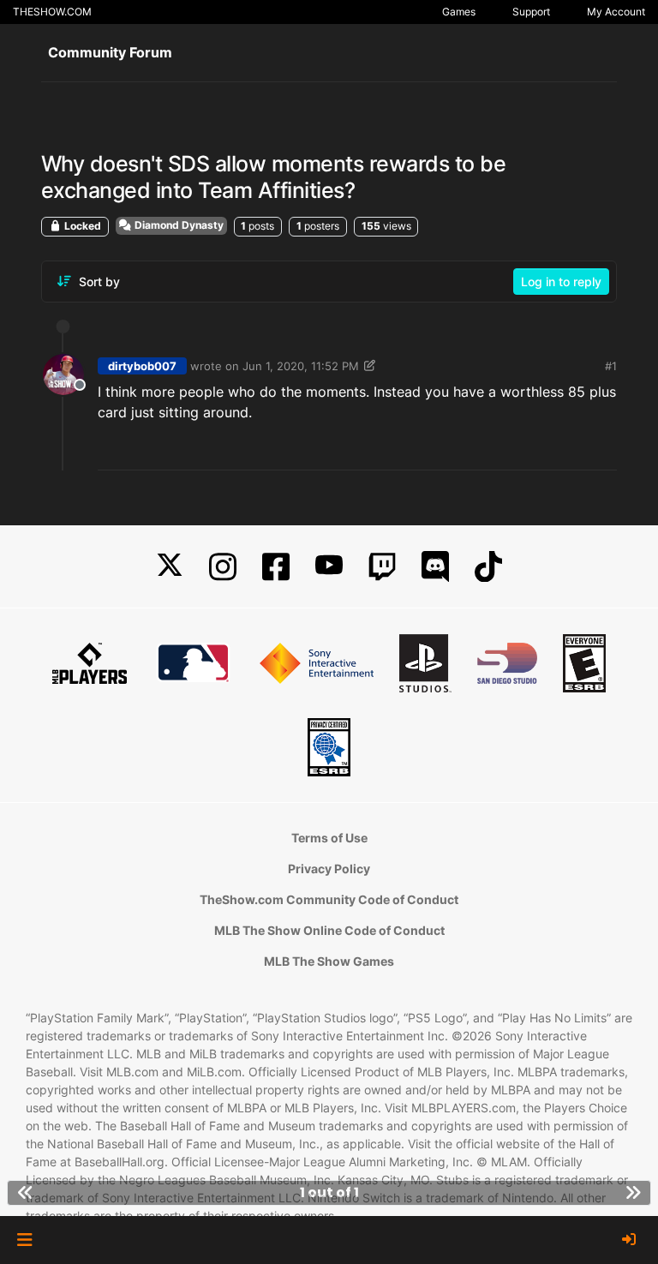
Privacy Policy (329, 868)
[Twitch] (382, 567)
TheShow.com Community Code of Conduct (329, 899)
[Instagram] (222, 567)
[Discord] (435, 567)
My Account (616, 11)
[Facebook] (276, 567)
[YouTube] (329, 567)
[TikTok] (488, 567)
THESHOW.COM (52, 11)
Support (531, 11)
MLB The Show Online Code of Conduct (329, 930)
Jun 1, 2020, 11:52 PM (300, 366)
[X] (169, 567)
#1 (611, 366)
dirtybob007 (142, 366)
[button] (24, 1240)
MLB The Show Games (329, 961)
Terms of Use (329, 837)
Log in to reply (561, 281)
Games (459, 11)
